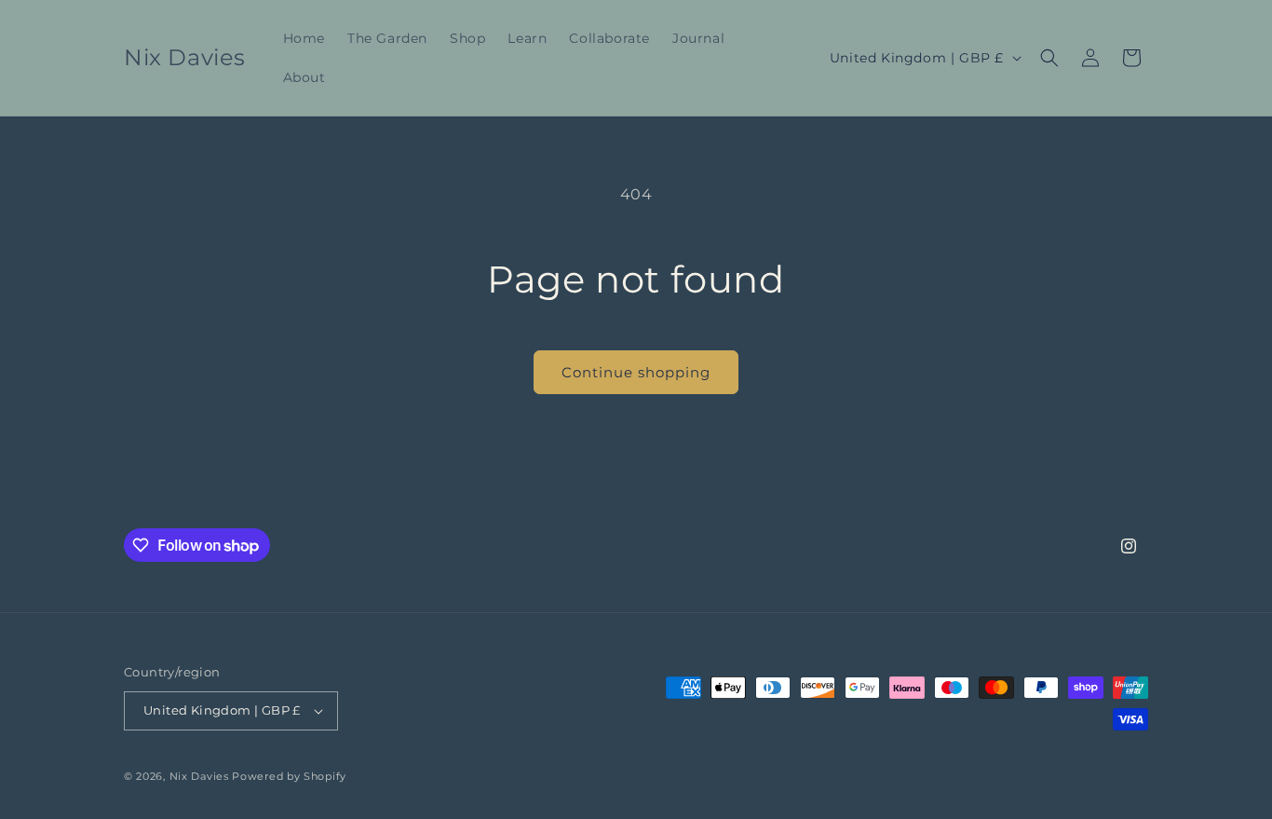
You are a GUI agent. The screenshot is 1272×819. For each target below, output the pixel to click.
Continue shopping (636, 372)
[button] (1049, 57)
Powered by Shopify (289, 776)
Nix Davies (201, 776)
